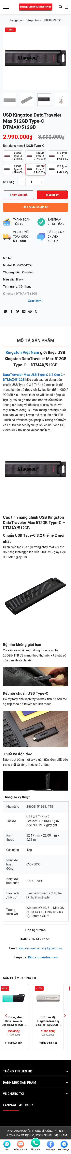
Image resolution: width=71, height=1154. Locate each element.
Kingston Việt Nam (22, 352)
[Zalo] (6, 1144)
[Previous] (9, 57)
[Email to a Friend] (23, 311)
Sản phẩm (32, 20)
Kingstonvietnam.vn (43, 957)
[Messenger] (64, 1144)
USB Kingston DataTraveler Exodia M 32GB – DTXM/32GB (56, 1021)
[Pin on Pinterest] (30, 311)
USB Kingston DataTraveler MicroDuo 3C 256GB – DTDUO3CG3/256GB (21, 1021)
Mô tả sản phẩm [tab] (35, 340)
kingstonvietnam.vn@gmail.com (40, 948)
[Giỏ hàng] (66, 7)
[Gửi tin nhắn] (20, 1144)
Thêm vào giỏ (18, 194)
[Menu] (6, 7)
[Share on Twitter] (17, 311)
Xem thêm (35, 300)
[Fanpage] (50, 1144)
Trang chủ (15, 20)
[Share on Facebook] (11, 311)
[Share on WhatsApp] (5, 311)
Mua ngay (52, 194)
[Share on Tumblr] (36, 311)
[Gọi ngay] (35, 1143)
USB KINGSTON (52, 20)
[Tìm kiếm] (60, 7)
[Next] (61, 57)
